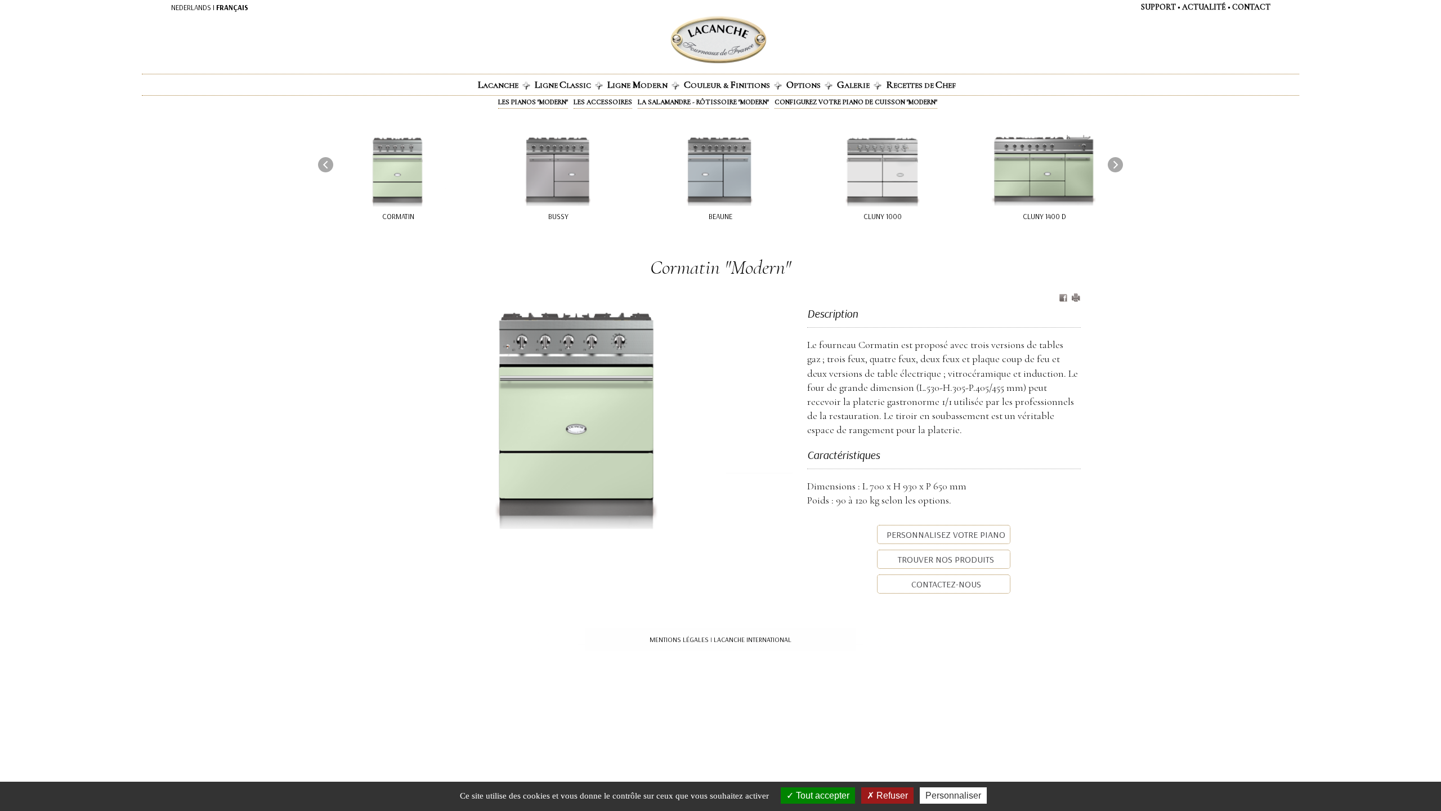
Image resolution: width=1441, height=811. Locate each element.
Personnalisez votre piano (944, 534)
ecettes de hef (921, 84)
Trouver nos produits (945, 559)
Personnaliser (953, 795)
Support (1158, 7)
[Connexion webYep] (673, 40)
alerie (853, 84)
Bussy (558, 216)
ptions (803, 84)
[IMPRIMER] (1076, 298)
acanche (498, 84)
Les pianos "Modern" (533, 102)
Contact (1251, 7)
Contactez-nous (945, 584)
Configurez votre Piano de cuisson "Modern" (856, 102)
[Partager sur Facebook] (1064, 298)
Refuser (891, 795)
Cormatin (398, 216)
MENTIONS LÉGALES (679, 639)
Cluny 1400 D (1044, 216)
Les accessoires (603, 102)
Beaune (720, 216)
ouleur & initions (727, 84)
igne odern (637, 84)
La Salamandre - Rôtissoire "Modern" (703, 102)
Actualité (1204, 7)
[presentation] (325, 164)
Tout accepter (821, 795)
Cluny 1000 (882, 216)
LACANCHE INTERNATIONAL (752, 639)
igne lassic (563, 84)
